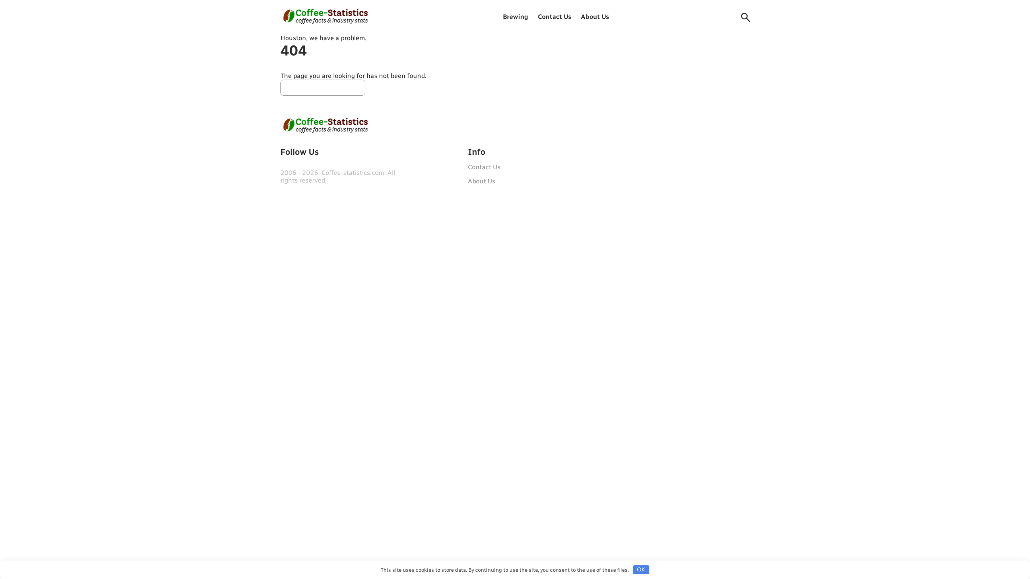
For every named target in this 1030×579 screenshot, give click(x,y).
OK (641, 569)
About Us (595, 17)
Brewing (515, 17)
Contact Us (554, 17)
